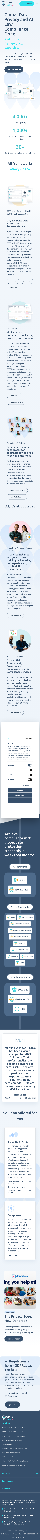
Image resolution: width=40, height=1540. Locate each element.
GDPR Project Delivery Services (12, 1440)
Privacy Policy (17, 1534)
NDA (5, 1537)
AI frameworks (20, 867)
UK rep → (26, 281)
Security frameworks (20, 977)
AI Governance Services (9, 1457)
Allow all (20, 790)
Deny (20, 800)
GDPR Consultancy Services (11, 1452)
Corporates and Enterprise (14, 1191)
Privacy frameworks (20, 907)
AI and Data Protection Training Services (15, 1461)
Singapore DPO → (16, 402)
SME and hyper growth (17, 1187)
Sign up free (12, 1405)
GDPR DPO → (14, 396)
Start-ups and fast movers (15, 1182)
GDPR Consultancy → (17, 490)
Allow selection (19, 795)
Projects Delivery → (16, 497)
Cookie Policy (5, 1534)
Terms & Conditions (18, 1537)
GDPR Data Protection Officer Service (14, 1448)
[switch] (30, 770)
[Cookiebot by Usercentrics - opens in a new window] (25, 738)
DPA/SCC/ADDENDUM (31, 1534)
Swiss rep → (14, 287)
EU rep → (12, 281)
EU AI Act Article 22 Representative (13, 1465)
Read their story (13, 1339)
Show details (25, 785)
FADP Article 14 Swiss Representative (14, 1436)
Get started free (14, 69)
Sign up (27, 4)
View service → (15, 615)
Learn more (12, 1255)
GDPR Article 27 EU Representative (13, 1428)
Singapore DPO (7, 1444)
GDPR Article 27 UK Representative (13, 1432)
